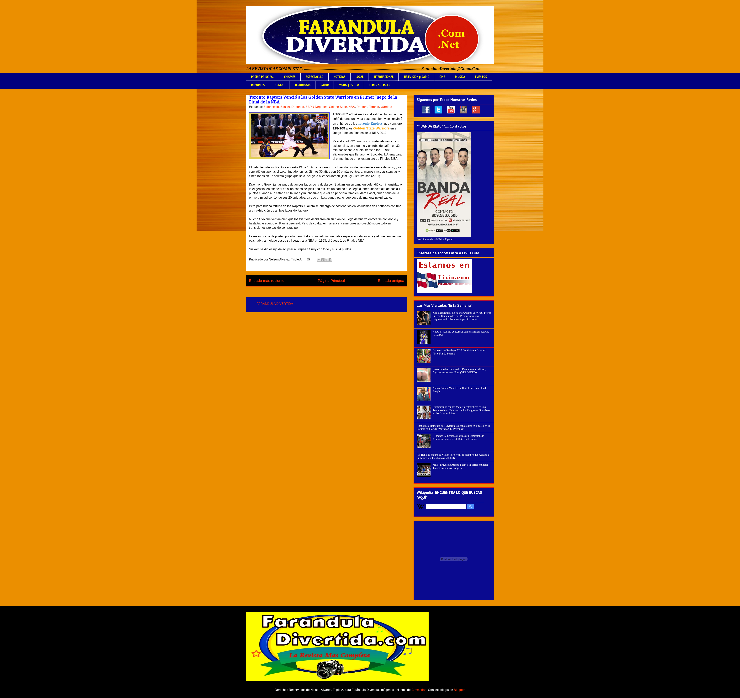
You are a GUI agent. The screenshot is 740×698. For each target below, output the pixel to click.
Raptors (362, 106)
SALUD (324, 85)
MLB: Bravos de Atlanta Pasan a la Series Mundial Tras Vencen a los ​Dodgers (460, 466)
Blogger (459, 689)
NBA (351, 106)
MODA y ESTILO (349, 85)
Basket (285, 106)
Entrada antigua (391, 281)
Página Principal (331, 281)
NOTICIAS (340, 77)
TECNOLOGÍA (302, 85)
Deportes (297, 106)
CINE (442, 77)
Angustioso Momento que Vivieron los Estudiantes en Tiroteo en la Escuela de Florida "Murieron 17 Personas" (453, 427)
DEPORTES (258, 85)
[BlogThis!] (323, 260)
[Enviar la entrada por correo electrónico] (308, 259)
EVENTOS (481, 77)
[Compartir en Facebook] (330, 260)
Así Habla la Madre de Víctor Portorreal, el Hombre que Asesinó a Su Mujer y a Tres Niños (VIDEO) (453, 456)
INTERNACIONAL (383, 77)
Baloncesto (271, 106)
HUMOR (279, 85)
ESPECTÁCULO (315, 77)
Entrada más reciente (266, 281)
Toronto (374, 106)
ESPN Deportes (316, 106)
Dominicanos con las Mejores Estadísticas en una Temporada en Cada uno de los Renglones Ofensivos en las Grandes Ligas (461, 410)
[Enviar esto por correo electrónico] (319, 260)
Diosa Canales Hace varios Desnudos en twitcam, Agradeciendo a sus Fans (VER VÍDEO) (459, 371)
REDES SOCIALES (379, 85)
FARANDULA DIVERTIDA (275, 303)
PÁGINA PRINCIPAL (262, 77)
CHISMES (290, 77)
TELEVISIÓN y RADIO (416, 77)
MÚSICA (460, 77)
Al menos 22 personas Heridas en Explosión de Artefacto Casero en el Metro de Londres (458, 437)
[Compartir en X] (326, 260)
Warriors (386, 106)
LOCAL (359, 77)
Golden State (338, 106)
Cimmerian (418, 689)
